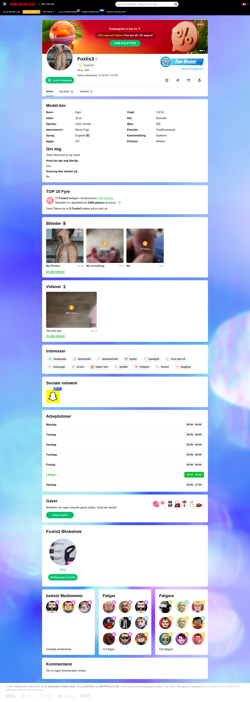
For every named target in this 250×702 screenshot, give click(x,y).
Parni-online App (116, 12)
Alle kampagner (68, 12)
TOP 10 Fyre (105, 198)
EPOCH (90, 686)
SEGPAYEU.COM (109, 686)
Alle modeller (11, 12)
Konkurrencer (90, 12)
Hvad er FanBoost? (192, 68)
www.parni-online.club (61, 686)
